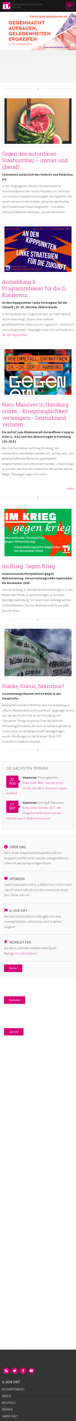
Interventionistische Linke (57, 57)
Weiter (13, 968)
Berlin (6, 1396)
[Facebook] (23, 1371)
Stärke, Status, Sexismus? (33, 686)
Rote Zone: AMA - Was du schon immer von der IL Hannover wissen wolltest (36, 788)
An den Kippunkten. (15, 335)
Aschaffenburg (13, 1389)
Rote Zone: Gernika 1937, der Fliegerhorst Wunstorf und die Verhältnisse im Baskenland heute (33, 813)
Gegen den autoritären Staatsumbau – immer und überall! (35, 160)
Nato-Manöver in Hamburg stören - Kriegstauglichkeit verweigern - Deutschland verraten (35, 414)
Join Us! (13, 1032)
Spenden (14, 1000)
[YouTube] (31, 1371)
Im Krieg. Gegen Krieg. (29, 566)
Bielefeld (8, 1403)
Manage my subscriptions (20, 953)
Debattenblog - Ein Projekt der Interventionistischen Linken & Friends (38, 66)
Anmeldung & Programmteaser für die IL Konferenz (34, 288)
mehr (70, 488)
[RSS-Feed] (6, 1371)
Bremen (7, 1409)
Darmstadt (10, 1416)
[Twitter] (15, 1371)
